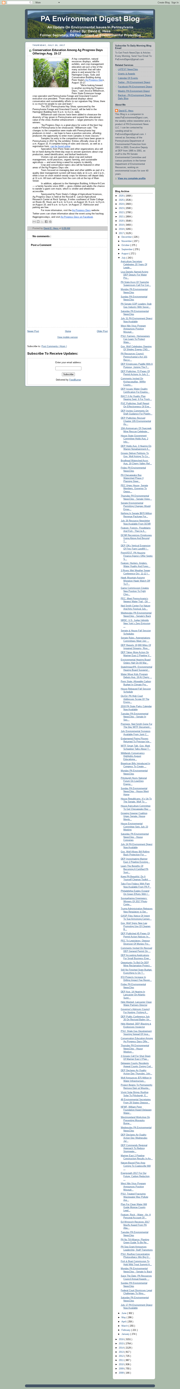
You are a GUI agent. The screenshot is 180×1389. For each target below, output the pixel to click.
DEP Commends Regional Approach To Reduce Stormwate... (134, 1148)
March (124, 1326)
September (127, 249)
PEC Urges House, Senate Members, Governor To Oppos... (134, 488)
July (123, 258)
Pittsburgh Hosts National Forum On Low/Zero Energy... (134, 781)
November (127, 241)
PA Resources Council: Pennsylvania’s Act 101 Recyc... (134, 357)
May (124, 1317)
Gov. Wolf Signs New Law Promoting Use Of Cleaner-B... (136, 926)
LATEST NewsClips (128, 69)
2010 (121, 1364)
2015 (121, 1343)
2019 (121, 225)
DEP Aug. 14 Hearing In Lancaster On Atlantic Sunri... (133, 995)
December (127, 237)
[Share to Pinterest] (50, 221)
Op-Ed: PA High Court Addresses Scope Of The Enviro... (135, 699)
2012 (121, 1356)
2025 (121, 200)
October (125, 245)
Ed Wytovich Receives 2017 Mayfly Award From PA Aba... (135, 1225)
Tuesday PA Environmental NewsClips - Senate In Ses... (134, 717)
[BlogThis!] (38, 221)
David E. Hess (126, 111)
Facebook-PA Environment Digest (135, 87)
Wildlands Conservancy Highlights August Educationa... (133, 756)
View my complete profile (132, 178)
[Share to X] (42, 221)
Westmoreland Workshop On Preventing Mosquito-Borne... (135, 1120)
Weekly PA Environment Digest (134, 91)
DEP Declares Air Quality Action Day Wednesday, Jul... (134, 1138)
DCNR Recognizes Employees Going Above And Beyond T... (136, 538)
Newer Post (33, 331)
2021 (121, 216)
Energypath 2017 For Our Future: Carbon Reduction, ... (135, 1176)
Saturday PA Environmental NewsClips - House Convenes (135, 837)
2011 (121, 1360)
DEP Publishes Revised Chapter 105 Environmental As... (136, 421)
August (125, 253)
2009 (121, 1368)
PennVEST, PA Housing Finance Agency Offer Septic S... (137, 556)
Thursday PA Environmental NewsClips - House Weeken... (135, 1048)
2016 (121, 1339)
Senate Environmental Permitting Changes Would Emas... (135, 506)
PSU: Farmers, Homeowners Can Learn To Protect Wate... (135, 339)
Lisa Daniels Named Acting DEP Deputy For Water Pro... (134, 275)
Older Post (102, 331)
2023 (121, 208)
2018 (121, 229)
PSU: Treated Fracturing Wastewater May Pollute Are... (134, 1197)
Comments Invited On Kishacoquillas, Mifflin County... (133, 381)
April (124, 1321)
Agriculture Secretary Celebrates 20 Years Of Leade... (134, 264)
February (126, 1330)
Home (68, 331)
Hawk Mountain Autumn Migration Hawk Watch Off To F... (135, 581)
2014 (121, 1348)
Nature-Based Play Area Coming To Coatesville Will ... (136, 1166)
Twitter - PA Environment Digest (134, 82)
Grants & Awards (126, 74)
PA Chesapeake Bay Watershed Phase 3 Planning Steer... (132, 478)
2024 (121, 204)
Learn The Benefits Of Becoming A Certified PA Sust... (134, 869)
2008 (121, 1373)
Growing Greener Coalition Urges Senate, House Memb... (134, 816)
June (124, 1313)
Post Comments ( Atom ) (54, 346)
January (125, 1334)
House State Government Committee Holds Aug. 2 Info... (134, 439)
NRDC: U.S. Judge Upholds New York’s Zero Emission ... (135, 623)
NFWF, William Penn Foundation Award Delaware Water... (136, 1110)
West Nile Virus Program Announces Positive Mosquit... (133, 329)
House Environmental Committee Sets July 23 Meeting (134, 826)
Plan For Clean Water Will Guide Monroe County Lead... (134, 1207)
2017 (121, 233)
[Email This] (34, 221)
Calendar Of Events (128, 78)
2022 (121, 212)
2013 (121, 1352)
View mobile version (67, 337)
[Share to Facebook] (46, 221)
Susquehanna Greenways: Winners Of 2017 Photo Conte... (134, 901)
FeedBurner (75, 380)
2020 (121, 221)
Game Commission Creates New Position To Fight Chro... (135, 591)
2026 (121, 196)
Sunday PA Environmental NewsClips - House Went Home (135, 791)
